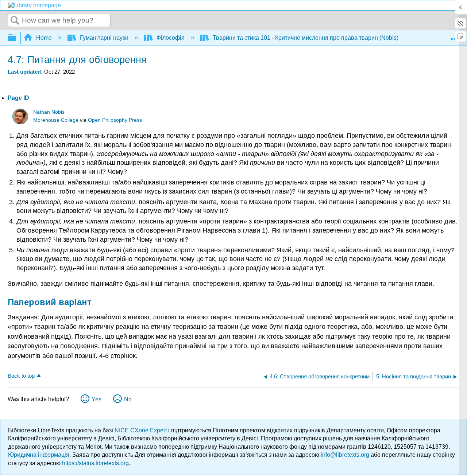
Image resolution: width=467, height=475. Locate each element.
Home (44, 38)
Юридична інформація (38, 455)
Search (15, 21)
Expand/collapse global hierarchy (16, 38)
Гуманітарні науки (104, 38)
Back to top (21, 376)
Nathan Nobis (49, 112)
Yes (96, 399)
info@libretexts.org (345, 455)
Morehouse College (55, 120)
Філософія (170, 38)
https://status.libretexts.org (95, 463)
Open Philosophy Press (115, 120)
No (128, 399)
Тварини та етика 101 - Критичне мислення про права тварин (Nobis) (305, 38)
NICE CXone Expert (141, 430)
